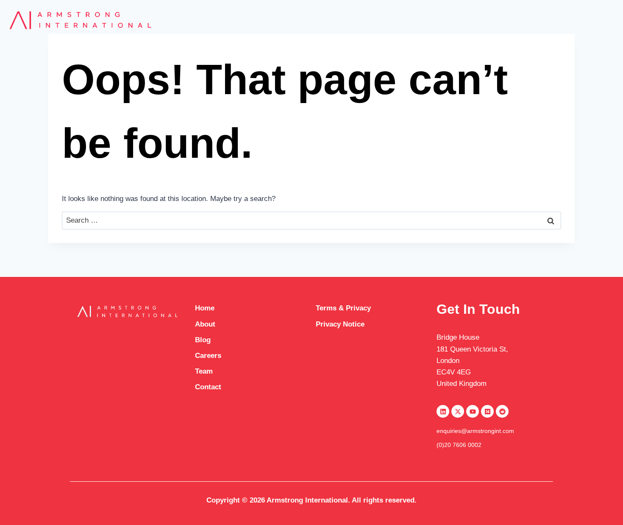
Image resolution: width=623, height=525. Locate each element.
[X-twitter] (457, 411)
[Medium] (487, 411)
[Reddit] (502, 411)
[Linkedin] (443, 411)
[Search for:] (311, 220)
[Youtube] (472, 411)
